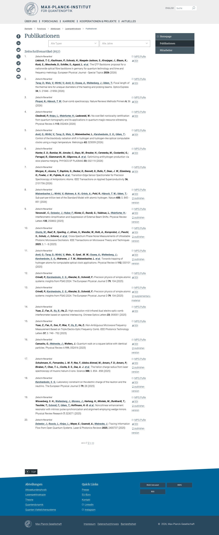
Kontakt (86, 499)
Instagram (90, 509)
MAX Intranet (153, 485)
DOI (136, 60)
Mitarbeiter (166, 50)
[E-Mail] (18, 70)
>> (93, 443)
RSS (152, 491)
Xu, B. (57, 310)
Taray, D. (39, 83)
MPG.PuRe (140, 56)
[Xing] (18, 63)
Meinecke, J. (56, 343)
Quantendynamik (34, 504)
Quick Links (90, 484)
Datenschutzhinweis (108, 524)
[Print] (18, 76)
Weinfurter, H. (67, 115)
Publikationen (167, 43)
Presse (85, 489)
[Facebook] (18, 36)
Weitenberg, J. (94, 83)
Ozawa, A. (80, 83)
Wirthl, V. (59, 83)
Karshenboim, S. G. (104, 134)
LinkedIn (89, 504)
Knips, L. (54, 115)
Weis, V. (50, 83)
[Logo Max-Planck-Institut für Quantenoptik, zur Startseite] (80, 9)
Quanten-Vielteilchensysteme (40, 509)
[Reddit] (18, 50)
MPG (179, 485)
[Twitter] (18, 56)
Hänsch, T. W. (54, 101)
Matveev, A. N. (72, 193)
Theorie (29, 499)
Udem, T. (107, 83)
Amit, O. (70, 83)
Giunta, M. (40, 232)
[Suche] (194, 8)
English (170, 8)
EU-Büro (86, 494)
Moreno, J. (77, 401)
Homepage (165, 36)
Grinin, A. (86, 193)
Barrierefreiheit (128, 524)
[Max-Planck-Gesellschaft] (30, 524)
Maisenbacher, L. (44, 193)
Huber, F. (68, 212)
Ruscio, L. (54, 423)
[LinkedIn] (18, 43)
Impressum (89, 524)
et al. (86, 64)
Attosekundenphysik (36, 489)
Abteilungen (33, 484)
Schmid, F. (54, 405)
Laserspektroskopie (35, 494)
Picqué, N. (40, 101)
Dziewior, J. (57, 212)
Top (33, 471)
